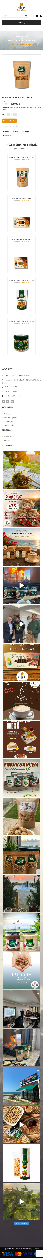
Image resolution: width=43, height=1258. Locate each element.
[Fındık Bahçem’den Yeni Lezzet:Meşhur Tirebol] (21, 816)
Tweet (7, 132)
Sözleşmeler (8, 440)
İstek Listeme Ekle (10, 126)
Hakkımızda (8, 436)
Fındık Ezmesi (8, 421)
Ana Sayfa (21, 36)
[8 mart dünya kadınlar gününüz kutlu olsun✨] (21, 1009)
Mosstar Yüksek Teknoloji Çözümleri (27, 1249)
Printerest (7, 136)
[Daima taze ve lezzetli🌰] (21, 1124)
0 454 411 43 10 (11, 387)
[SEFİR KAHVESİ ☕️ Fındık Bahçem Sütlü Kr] (21, 701)
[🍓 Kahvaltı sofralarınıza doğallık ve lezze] (21, 508)
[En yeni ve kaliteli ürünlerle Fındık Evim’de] (21, 778)
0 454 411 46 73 (11, 391)
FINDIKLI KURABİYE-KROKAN (21, 40)
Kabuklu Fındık (9, 425)
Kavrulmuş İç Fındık (10, 418)
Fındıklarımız (8, 414)
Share (16, 132)
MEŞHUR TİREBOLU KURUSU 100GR (21, 321)
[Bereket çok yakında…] (21, 470)
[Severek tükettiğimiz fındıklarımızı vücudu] (21, 1047)
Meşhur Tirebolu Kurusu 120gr (21, 157)
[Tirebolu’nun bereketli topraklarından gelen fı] (21, 547)
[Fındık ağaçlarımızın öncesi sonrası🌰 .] (21, 1201)
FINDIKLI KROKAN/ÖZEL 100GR (21, 239)
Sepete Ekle (10, 121)
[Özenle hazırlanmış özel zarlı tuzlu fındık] (21, 855)
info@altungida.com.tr (12, 396)
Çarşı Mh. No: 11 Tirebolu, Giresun (17, 375)
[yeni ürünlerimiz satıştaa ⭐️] (21, 1086)
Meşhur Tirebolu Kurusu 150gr (21, 280)
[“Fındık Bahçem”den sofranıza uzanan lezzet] (21, 932)
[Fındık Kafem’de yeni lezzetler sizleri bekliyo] (21, 893)
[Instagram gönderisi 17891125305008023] (21, 970)
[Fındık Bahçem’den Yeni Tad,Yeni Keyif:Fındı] (21, 662)
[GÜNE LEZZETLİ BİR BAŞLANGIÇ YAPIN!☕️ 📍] (21, 739)
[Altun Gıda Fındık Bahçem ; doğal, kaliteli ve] (21, 624)
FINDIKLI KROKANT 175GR (21, 198)
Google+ (27, 132)
